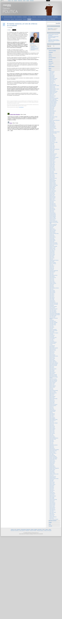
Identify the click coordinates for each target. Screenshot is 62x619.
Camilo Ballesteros (53, 126)
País (12, 0)
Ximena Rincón (52, 514)
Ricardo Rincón (52, 460)
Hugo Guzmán (52, 255)
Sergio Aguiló (52, 479)
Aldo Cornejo (52, 80)
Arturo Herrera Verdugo (53, 116)
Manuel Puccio (52, 351)
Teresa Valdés (52, 498)
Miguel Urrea (52, 395)
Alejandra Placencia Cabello (54, 85)
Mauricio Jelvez (52, 383)
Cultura (29, 17)
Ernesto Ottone (52, 193)
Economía (49, 17)
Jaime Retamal (52, 276)
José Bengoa (52, 305)
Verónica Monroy (52, 507)
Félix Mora (51, 227)
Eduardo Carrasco (53, 182)
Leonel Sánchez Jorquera (54, 332)
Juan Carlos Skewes (53, 311)
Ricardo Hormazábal (53, 456)
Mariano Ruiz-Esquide (53, 365)
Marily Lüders (52, 366)
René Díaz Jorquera (53, 453)
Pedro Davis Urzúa (53, 439)
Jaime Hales (52, 274)
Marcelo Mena (52, 359)
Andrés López (52, 107)
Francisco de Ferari (53, 218)
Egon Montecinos (52, 188)
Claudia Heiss (52, 152)
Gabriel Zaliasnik (52, 231)
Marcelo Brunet (52, 357)
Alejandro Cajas (52, 86)
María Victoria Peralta (53, 381)
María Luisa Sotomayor (53, 380)
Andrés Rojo (52, 109)
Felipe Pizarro (52, 210)
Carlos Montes (52, 135)
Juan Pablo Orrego (53, 324)
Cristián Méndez (52, 164)
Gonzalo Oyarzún (52, 240)
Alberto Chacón (52, 75)
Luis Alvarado (52, 336)
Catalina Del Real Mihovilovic (54, 149)
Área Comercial (22, 530)
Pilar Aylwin (51, 443)
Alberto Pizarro (52, 77)
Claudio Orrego (52, 159)
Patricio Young (52, 431)
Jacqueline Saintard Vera (54, 270)
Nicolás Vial (52, 406)
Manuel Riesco (52, 352)
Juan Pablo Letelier (53, 323)
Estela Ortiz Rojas (52, 196)
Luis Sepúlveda (52, 345)
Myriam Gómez (52, 397)
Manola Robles (52, 346)
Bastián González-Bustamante (55, 120)
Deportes (15, 0)
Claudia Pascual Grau (53, 153)
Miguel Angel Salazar (53, 392)
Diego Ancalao (52, 174)
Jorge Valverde (52, 297)
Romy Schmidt (52, 470)
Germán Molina (52, 235)
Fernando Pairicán (53, 215)
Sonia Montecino (52, 493)
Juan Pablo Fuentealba (53, 322)
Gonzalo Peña (52, 241)
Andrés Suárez (52, 112)
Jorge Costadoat (52, 291)
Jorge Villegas (52, 298)
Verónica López (52, 506)
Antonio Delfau (52, 113)
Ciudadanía (19, 17)
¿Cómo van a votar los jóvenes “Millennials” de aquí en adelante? (54, 40)
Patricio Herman (52, 426)
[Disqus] (23, 127)
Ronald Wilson (52, 471)
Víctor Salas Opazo (53, 512)
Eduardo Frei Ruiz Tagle (54, 185)
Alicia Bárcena (52, 97)
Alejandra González (53, 84)
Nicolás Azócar (52, 403)
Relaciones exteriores (36, 19)
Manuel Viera (52, 353)
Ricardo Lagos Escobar (53, 457)
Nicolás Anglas (52, 402)
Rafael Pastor (52, 447)
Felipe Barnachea (52, 203)
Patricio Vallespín (52, 428)
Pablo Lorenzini (52, 417)
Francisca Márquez (53, 216)
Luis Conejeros (52, 338)
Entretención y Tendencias (25, 529)
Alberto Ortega (52, 76)
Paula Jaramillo (52, 433)
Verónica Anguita (52, 504)
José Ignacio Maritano (53, 306)
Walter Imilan (52, 513)
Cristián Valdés (52, 166)
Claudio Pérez (52, 160)
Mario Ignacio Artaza (53, 368)
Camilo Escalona (52, 127)
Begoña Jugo (52, 121)
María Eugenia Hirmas (53, 375)
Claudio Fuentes (52, 156)
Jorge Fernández (52, 292)
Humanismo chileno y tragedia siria (34, 46)
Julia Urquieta (52, 327)
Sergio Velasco (52, 490)
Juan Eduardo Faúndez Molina (55, 313)
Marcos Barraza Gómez (53, 364)
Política (29, 19)
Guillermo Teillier (52, 248)
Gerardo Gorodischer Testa (54, 233)
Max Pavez (51, 388)
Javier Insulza (52, 279)
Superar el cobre (51, 41)
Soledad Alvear (52, 492)
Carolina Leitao (52, 145)
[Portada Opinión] (2, 16)
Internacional (7, 19)
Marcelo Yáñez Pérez (53, 361)
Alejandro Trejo (52, 93)
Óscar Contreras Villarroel (54, 519)
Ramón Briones (52, 448)
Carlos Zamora (52, 141)
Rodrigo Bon (52, 464)
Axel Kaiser (51, 119)
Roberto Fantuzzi (52, 461)
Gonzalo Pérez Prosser (53, 242)
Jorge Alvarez (52, 284)
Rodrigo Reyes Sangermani (54, 468)
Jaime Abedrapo (52, 271)
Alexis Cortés (52, 94)
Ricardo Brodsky (52, 455)
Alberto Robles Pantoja (53, 78)
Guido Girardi (52, 245)
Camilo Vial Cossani (53, 128)
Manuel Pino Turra (53, 350)
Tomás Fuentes (52, 500)
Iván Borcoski (52, 268)
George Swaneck (52, 232)
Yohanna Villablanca (53, 516)
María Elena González (53, 374)
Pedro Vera (51, 442)
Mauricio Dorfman (52, 382)
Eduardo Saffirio (52, 187)
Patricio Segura (52, 427)
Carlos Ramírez (52, 136)
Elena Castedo (52, 189)
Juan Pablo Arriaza (53, 321)
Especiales (32, 0)
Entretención (20, 0)
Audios (46, 529)
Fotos (44, 529)
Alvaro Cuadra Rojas (53, 99)
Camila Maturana (52, 123)
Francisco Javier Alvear (53, 221)
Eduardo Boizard (52, 181)
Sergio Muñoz (52, 487)
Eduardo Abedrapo (53, 180)
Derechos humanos (42, 17)
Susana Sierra (52, 494)
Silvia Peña (51, 491)
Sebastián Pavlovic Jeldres (54, 478)
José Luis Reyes (52, 307)
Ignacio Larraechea (53, 263)
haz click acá (21, 107)
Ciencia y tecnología (8, 17)
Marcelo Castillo (52, 358)
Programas (27, 530)
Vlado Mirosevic (52, 508)
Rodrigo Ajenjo (52, 463)
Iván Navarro (52, 269)
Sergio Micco (52, 486)
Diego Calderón (52, 175)
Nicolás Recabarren (53, 405)
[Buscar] (58, 23)
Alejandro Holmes (53, 90)
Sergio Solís (52, 489)
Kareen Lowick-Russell (53, 330)
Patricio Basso (52, 425)
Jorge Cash (51, 289)
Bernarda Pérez (52, 122)
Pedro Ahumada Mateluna (54, 438)
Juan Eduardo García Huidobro (55, 314)
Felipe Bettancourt (53, 204)
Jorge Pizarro (52, 296)
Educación (55, 17)
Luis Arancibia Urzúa (53, 337)
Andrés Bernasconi (53, 105)
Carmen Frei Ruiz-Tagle (53, 142)
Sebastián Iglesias (53, 477)
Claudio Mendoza (52, 158)
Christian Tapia (52, 150)
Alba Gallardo (52, 72)
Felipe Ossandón (52, 209)
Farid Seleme (52, 201)
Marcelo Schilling (52, 360)
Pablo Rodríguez (52, 418)
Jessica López (52, 281)
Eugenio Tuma (52, 199)
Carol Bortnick (52, 143)
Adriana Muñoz (52, 71)
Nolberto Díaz (52, 409)
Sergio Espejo (52, 485)
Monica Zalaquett (52, 396)
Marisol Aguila (52, 371)
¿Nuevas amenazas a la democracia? (34, 49)
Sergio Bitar (10, 27)
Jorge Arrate (52, 285)
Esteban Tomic (52, 195)
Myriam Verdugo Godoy (53, 398)
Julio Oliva (51, 328)
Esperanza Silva (52, 194)
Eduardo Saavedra (53, 186)
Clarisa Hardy (52, 151)
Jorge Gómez (52, 293)
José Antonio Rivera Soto (54, 303)
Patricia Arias (52, 424)
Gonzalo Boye (52, 238)
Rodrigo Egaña (52, 465)
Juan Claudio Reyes (53, 312)
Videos (50, 529)
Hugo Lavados (52, 257)
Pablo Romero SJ (52, 420)
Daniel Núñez (52, 172)
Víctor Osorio (52, 511)
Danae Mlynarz (52, 167)
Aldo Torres (51, 83)
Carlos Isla (51, 134)
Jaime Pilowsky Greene (53, 275)
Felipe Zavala (52, 211)
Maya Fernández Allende (54, 390)
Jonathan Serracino (53, 283)
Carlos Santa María (53, 137)
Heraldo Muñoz (52, 252)
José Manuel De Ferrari (53, 308)
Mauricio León (52, 384)
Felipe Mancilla (52, 208)
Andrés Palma (52, 108)
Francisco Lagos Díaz (53, 224)
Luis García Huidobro (53, 342)
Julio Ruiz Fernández (53, 329)
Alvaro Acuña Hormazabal (54, 98)
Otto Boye (51, 412)
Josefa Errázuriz (52, 300)
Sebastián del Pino (53, 476)
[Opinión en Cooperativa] (31, 8)
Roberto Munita (52, 462)
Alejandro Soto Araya (53, 92)
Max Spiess (51, 389)
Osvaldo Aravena (52, 411)
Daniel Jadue (52, 171)
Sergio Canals (52, 483)
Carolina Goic (52, 144)
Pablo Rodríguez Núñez (54, 419)
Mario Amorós (52, 367)
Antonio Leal (52, 115)
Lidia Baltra (51, 334)
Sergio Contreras (52, 484)
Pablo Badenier (52, 413)
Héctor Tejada (52, 261)
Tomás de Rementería (53, 499)
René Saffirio (52, 454)
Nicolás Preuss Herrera (53, 404)
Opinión (27, 0)
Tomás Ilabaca (52, 501)
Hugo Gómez (52, 256)
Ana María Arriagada (53, 101)
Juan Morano (52, 320)
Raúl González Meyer (53, 450)
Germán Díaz (52, 234)
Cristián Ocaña (52, 165)
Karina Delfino (52, 331)
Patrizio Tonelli (52, 432)
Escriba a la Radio (33, 530)
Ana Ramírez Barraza (53, 102)
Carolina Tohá (52, 148)
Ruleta (49, 38)
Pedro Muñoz (52, 441)
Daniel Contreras (52, 170)
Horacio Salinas (52, 254)
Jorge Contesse (52, 290)
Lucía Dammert (52, 335)
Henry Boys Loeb (52, 249)
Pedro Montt (52, 440)
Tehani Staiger (52, 497)
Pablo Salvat (52, 421)
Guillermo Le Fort (52, 247)
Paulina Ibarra (52, 435)
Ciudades (25, 17)
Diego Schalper (52, 177)
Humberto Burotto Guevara (54, 260)
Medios (25, 19)
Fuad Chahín (52, 226)
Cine (15, 17)
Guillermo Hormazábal (53, 246)
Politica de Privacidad (47, 530)
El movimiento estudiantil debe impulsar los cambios (53, 37)
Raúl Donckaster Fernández (54, 449)
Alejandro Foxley (52, 87)
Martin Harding (52, 373)
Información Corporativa (15, 530)
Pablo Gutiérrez (52, 414)
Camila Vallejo (52, 124)
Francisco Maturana (53, 225)
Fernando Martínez (53, 214)
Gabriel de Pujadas (53, 230)
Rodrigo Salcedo (52, 469)
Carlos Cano (52, 130)
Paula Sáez (51, 434)
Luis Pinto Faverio (53, 343)
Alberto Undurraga (53, 79)
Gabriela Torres (52, 228)
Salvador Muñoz (52, 472)
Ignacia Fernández (53, 262)
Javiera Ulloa (52, 278)
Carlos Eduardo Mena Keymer (55, 131)
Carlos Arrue (52, 129)
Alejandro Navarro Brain (54, 91)
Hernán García (52, 253)
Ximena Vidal (52, 515)
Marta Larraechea (52, 372)
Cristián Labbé (52, 163)
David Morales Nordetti (53, 173)
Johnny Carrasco (52, 282)
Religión (44, 19)
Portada (9, 0)
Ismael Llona (52, 267)
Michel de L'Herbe (53, 391)
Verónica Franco (52, 505)
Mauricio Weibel (52, 387)
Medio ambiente (18, 19)
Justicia (12, 19)
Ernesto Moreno (52, 192)
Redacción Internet (40, 530)
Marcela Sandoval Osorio (54, 356)
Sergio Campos (52, 482)
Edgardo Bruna (52, 179)
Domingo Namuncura (53, 178)
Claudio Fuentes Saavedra (54, 157)
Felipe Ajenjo (52, 202)
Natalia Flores (52, 399)
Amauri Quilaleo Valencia (54, 100)
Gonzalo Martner (52, 239)
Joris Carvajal (52, 299)
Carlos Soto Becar (53, 138)
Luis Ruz (51, 344)
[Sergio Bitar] (34, 42)
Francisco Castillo (52, 217)
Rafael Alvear (52, 446)
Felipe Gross (52, 207)
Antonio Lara (52, 114)
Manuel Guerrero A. (53, 349)
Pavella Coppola (52, 436)
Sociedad (53, 19)
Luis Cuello (51, 339)
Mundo (24, 0)
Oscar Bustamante (53, 410)
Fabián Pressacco (53, 200)
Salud (48, 19)
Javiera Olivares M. (53, 277)
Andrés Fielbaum (52, 106)
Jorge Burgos (52, 286)
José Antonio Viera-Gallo (54, 304)
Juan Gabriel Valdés (53, 315)
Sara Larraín (52, 475)
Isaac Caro (51, 264)
